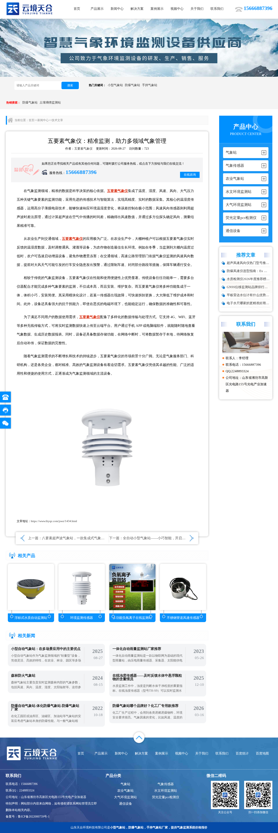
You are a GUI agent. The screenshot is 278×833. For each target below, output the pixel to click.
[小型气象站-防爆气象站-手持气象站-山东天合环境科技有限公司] (29, 8)
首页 (77, 8)
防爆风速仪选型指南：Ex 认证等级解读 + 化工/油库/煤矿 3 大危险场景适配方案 (248, 271)
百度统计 (242, 753)
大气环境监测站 (125, 797)
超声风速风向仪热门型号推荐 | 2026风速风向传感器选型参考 (248, 263)
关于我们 (197, 8)
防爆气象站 (132, 85)
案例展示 (157, 8)
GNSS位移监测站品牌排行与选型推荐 (248, 287)
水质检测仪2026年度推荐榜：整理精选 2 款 (248, 279)
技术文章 (57, 120)
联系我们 (216, 8)
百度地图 (262, 753)
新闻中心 (117, 8)
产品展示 (97, 8)
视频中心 (177, 8)
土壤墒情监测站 (50, 102)
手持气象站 (149, 85)
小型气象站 (115, 85)
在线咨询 (190, 174)
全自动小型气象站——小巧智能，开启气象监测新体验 (164, 538)
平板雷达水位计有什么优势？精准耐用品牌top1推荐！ (248, 295)
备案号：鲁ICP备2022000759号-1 (28, 816)
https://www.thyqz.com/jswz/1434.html (54, 521)
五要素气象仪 (83, 148)
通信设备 (125, 803)
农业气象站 (125, 790)
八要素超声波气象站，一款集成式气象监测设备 (78, 538)
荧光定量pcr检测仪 (165, 797)
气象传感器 (165, 784)
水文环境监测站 (165, 790)
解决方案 (137, 8)
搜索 (70, 85)
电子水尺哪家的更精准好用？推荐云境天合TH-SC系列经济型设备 (248, 303)
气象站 (125, 784)
